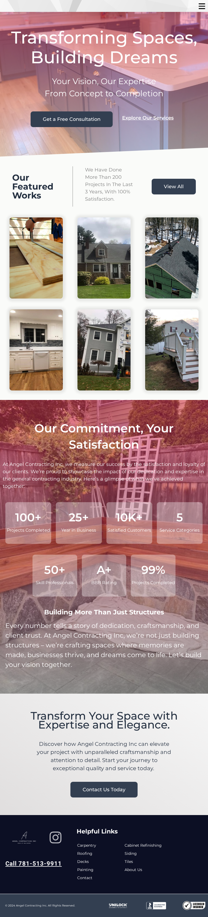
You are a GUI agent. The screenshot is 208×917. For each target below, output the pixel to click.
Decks (83, 861)
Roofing (84, 853)
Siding (131, 853)
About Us (133, 869)
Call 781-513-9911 (33, 863)
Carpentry (86, 845)
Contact (84, 877)
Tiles (129, 861)
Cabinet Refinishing (143, 845)
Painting (85, 869)
